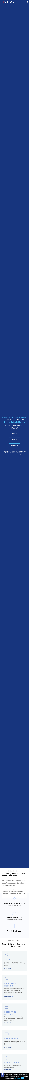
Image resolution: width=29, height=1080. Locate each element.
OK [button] (22, 1078)
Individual (14, 434)
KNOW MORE (7, 968)
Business (14, 439)
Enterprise (14, 445)
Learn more (17, 1078)
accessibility (2, 1074)
